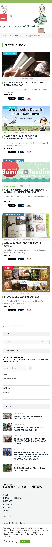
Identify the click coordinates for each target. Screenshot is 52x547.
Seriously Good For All (14, 161)
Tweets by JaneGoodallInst (14, 523)
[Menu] (3, 18)
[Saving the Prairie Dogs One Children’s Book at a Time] (26, 118)
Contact (6, 383)
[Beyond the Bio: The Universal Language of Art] (7, 416)
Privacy (6, 393)
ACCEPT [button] (25, 541)
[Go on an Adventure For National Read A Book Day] (26, 64)
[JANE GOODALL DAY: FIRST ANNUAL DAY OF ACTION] (7, 468)
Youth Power (10, 54)
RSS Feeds (7, 388)
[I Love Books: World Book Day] (26, 278)
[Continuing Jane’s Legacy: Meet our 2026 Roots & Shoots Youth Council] (7, 439)
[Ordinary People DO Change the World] (26, 225)
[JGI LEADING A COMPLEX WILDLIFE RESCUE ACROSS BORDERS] (7, 427)
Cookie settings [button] (11, 541)
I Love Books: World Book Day (21, 297)
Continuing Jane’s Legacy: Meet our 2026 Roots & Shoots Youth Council (30, 441)
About (5, 374)
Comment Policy (9, 379)
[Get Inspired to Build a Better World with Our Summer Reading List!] (26, 171)
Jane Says (8, 268)
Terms (5, 397)
